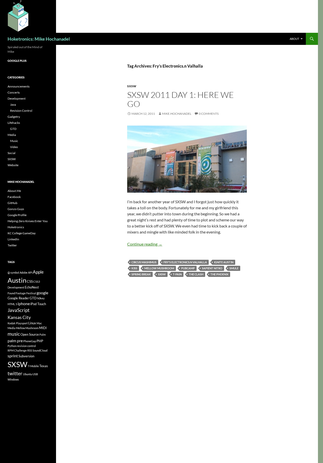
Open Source (29, 334)
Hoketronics (16, 227)
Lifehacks (14, 123)
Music (14, 141)
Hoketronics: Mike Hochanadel (39, 39)
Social (11, 153)
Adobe (24, 272)
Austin (17, 280)
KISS (134, 268)
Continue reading (144, 244)
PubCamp (188, 268)
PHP (40, 341)
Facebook (14, 197)
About (294, 38)
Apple (38, 272)
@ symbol (13, 272)
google (42, 292)
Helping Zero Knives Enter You (28, 221)
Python (12, 346)
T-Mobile (33, 366)
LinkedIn (13, 239)
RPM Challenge (17, 350)
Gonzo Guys (16, 209)
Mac (39, 323)
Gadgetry (14, 117)
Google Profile (17, 215)
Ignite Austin (223, 262)
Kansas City (19, 317)
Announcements (19, 86)
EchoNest (32, 287)
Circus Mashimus (143, 262)
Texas (43, 366)
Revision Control (21, 110)
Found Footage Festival (22, 293)
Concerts (14, 92)
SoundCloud (40, 350)
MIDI (43, 328)
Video (14, 147)
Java (13, 104)
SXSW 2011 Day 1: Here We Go (180, 99)
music (14, 334)
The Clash (196, 274)
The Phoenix (219, 274)
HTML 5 (12, 304)
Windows (13, 379)
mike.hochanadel (176, 113)
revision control (26, 346)
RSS (29, 350)
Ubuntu (27, 374)
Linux (32, 323)
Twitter (12, 245)
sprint (13, 355)
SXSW (131, 86)
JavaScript (19, 310)
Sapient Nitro (212, 268)
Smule (233, 268)
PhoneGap (29, 341)
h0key (41, 298)
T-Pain (177, 274)
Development (16, 98)
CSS (30, 281)
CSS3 (36, 281)
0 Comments (209, 113)
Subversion (26, 356)
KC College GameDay (22, 233)
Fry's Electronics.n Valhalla (185, 262)
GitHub (12, 203)
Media (12, 135)
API (30, 272)
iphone (24, 303)
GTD (13, 129)
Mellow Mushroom (159, 268)
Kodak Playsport (18, 323)
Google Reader (18, 298)
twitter (15, 373)
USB (35, 374)
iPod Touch (38, 304)
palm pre (15, 340)
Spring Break (141, 274)
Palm (42, 334)
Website (13, 165)
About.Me (14, 191)
